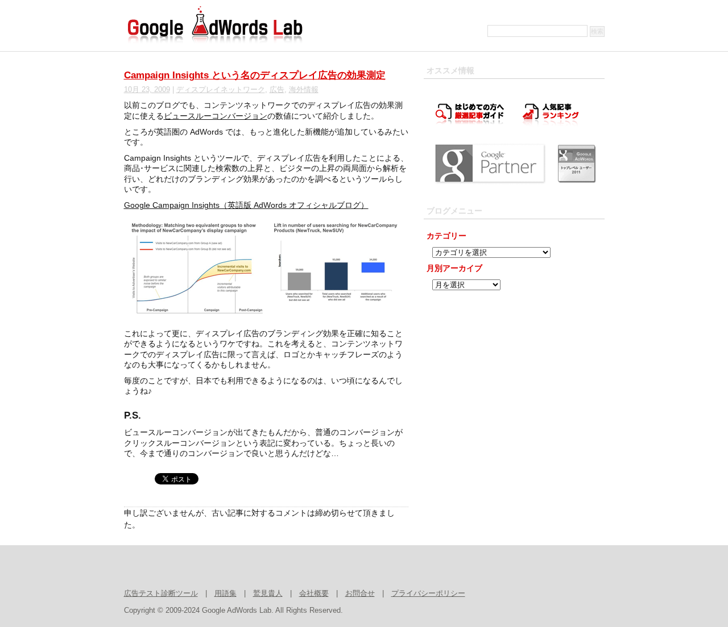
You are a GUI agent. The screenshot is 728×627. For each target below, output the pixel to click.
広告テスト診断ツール (161, 593)
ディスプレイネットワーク (220, 90)
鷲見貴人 (268, 593)
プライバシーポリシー (428, 593)
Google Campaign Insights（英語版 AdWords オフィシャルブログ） (246, 205)
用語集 (225, 593)
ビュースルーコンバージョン (215, 115)
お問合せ (360, 593)
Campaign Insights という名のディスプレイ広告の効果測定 (255, 75)
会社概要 (314, 593)
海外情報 (303, 90)
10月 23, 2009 (147, 90)
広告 (277, 90)
